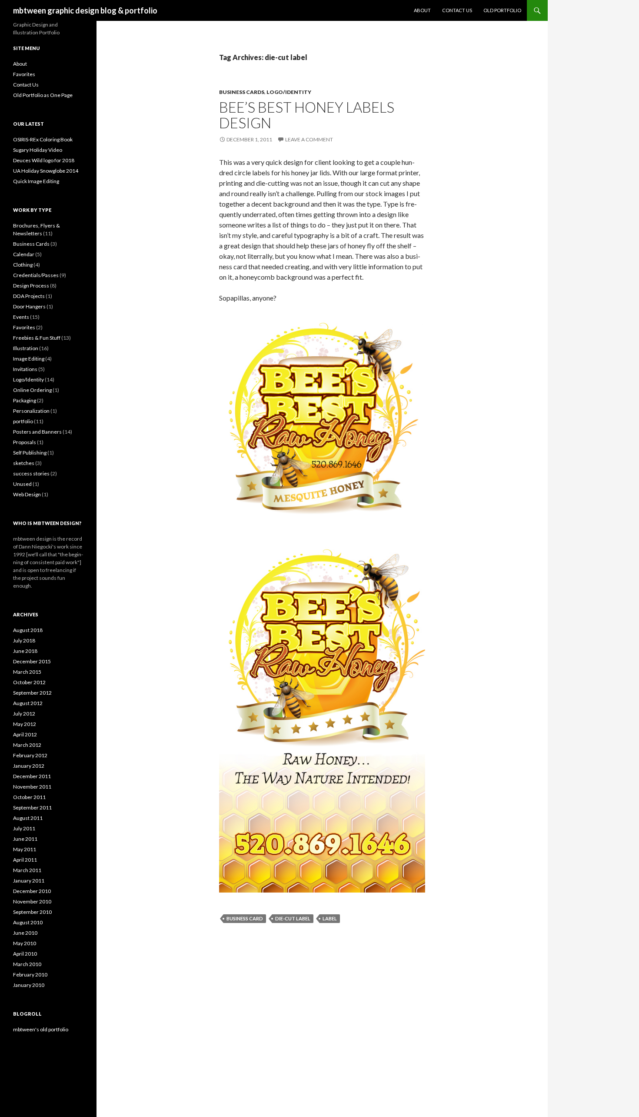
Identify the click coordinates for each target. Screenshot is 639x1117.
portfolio (23, 421)
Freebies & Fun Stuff (36, 337)
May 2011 (24, 849)
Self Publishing (30, 452)
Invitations (25, 369)
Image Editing (28, 358)
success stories (31, 473)
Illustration (25, 348)
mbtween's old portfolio (40, 1029)
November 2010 (32, 901)
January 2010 (28, 985)
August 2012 (28, 703)
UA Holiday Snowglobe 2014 (45, 170)
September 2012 (32, 692)
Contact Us (457, 10)
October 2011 (29, 797)
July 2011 (24, 828)
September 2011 (32, 807)
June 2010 (25, 933)
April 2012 (25, 734)
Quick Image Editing (36, 181)
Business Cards (241, 92)
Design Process (31, 285)
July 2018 (24, 640)
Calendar (23, 254)
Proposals (24, 442)
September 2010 (32, 912)
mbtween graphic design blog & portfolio (85, 10)
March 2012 (27, 745)
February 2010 (30, 974)
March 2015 (27, 672)
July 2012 (24, 713)
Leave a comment (309, 139)
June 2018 (25, 651)
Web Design (27, 494)
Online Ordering (32, 390)
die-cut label (292, 918)
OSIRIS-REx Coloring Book (43, 139)
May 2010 (24, 943)
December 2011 (32, 776)
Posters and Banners (37, 431)
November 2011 (32, 786)
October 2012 (29, 682)
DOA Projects (29, 296)
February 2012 (30, 755)
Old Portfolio (502, 10)
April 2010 (25, 953)
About (422, 10)
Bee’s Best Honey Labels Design (306, 114)
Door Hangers (29, 306)
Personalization (31, 411)
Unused (22, 484)
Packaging (24, 400)
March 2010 (27, 964)
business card (244, 918)
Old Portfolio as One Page (43, 95)
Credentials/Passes (36, 275)
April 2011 (25, 859)
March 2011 (27, 870)
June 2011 (25, 839)
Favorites (24, 74)
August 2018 (28, 630)
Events (21, 317)
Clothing (23, 264)
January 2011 (28, 880)
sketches (23, 463)
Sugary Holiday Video (37, 150)
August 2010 (28, 922)
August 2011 (28, 818)
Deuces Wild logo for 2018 (43, 160)
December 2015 (32, 661)
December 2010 (32, 891)
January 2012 (28, 766)
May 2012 (24, 724)
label (330, 918)
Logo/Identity (288, 92)
